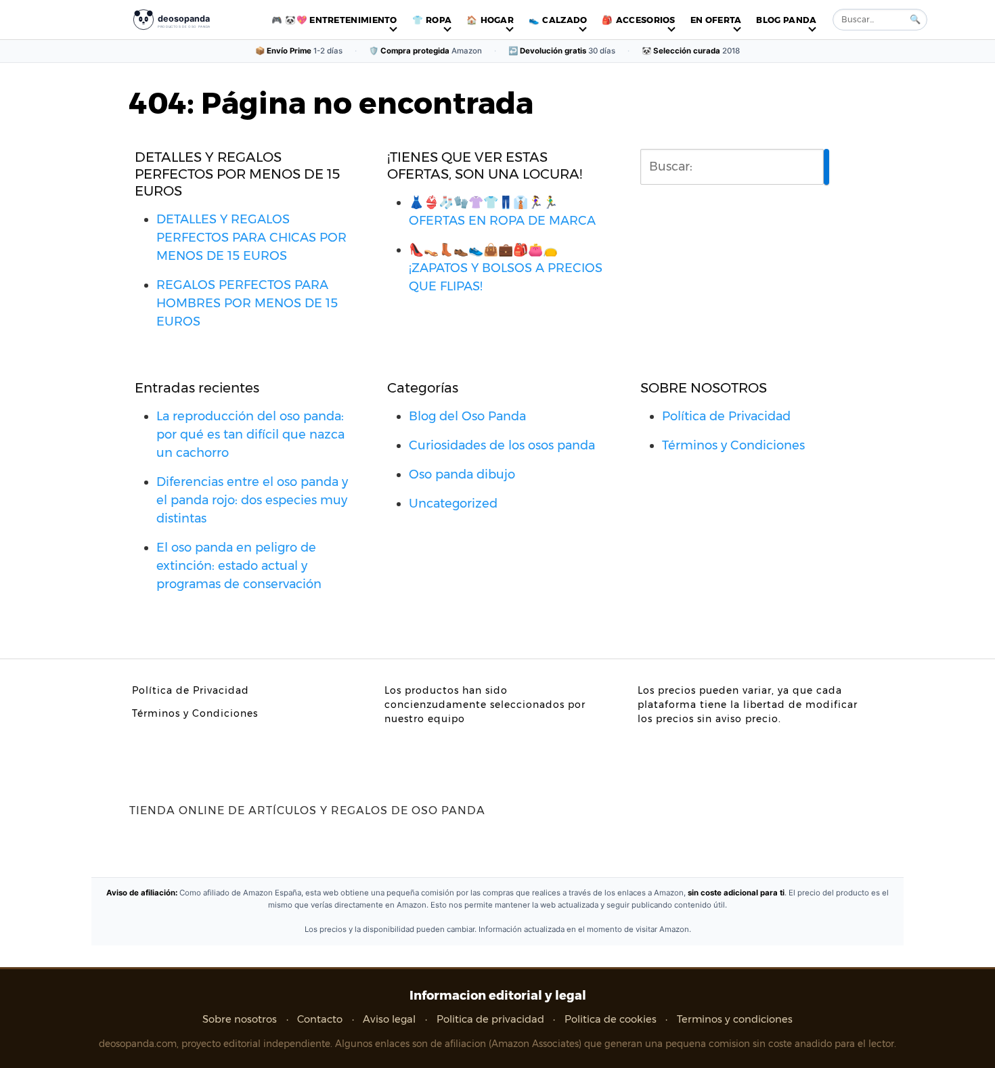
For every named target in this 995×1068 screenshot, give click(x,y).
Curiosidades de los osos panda (502, 445)
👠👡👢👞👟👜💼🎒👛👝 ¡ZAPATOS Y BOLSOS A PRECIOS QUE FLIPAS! (505, 268)
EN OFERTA (716, 20)
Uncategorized (453, 503)
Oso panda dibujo (462, 474)
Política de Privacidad (726, 416)
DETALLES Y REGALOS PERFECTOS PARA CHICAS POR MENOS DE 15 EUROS (251, 237)
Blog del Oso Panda (467, 416)
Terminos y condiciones (735, 1019)
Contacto (319, 1019)
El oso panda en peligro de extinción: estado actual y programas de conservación (239, 566)
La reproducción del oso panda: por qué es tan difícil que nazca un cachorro (250, 434)
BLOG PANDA (786, 20)
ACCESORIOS (646, 20)
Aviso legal (389, 1019)
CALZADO (564, 20)
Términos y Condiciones (733, 445)
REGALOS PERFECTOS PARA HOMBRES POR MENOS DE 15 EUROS (247, 303)
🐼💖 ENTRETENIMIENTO (341, 20)
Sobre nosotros (239, 1019)
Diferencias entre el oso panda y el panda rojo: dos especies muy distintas (252, 500)
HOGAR (497, 20)
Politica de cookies (611, 1019)
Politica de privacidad (490, 1019)
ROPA (438, 20)
